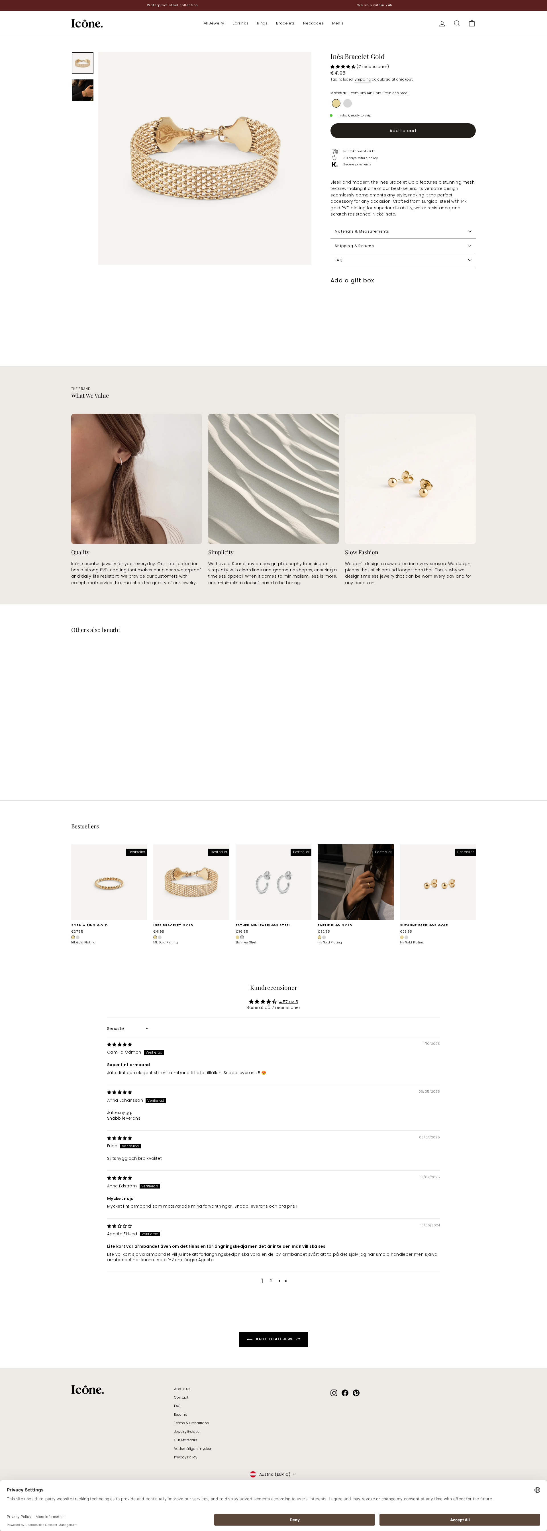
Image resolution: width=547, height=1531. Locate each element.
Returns (180, 1414)
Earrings (241, 23)
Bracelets (285, 23)
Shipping (362, 79)
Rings (262, 23)
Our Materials (185, 1440)
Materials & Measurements (362, 231)
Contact (181, 1397)
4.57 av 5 (288, 1002)
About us (182, 1389)
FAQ (338, 260)
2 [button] (271, 1281)
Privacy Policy (185, 1457)
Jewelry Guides (187, 1431)
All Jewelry (214, 23)
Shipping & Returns (354, 245)
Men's (338, 23)
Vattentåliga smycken (193, 1448)
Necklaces (313, 23)
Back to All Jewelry (278, 1339)
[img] (119, 1044)
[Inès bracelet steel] (347, 103)
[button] (343, 66)
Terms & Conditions (191, 1423)
